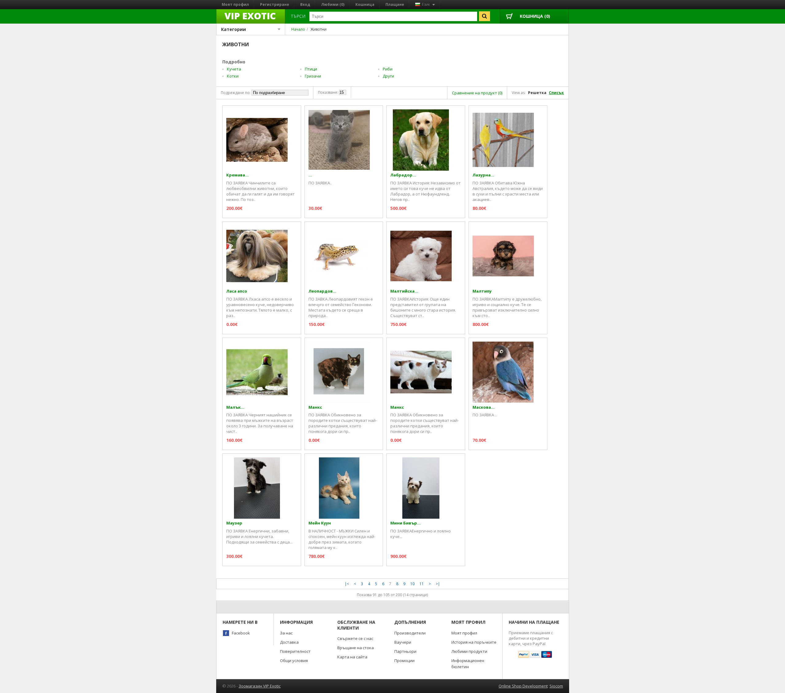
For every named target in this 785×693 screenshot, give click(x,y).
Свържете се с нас (355, 638)
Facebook (241, 633)
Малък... (235, 407)
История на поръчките (473, 642)
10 (412, 583)
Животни (318, 29)
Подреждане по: (236, 92)
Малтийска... (404, 291)
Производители (410, 633)
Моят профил (235, 4)
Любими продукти (469, 651)
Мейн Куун (319, 523)
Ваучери (402, 642)
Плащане (394, 4)
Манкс (315, 407)
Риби (387, 69)
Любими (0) (332, 4)
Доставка (289, 642)
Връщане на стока (355, 647)
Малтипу (482, 291)
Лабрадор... (403, 175)
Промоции (404, 660)
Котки (233, 76)
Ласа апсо (236, 291)
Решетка (537, 92)
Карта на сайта (352, 657)
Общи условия (294, 660)
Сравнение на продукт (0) (477, 93)
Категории (233, 29)
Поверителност (295, 651)
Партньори (405, 651)
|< (347, 583)
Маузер (234, 523)
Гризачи (313, 76)
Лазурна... (483, 175)
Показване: (328, 92)
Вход (305, 4)
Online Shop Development (523, 686)
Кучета (234, 69)
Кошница (364, 4)
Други (388, 76)
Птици (311, 69)
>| (438, 583)
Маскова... (484, 407)
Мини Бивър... (405, 523)
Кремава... (237, 175)
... (310, 175)
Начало (298, 29)
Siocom (556, 686)
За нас (286, 633)
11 (421, 583)
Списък (556, 92)
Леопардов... (322, 291)
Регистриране (274, 4)
